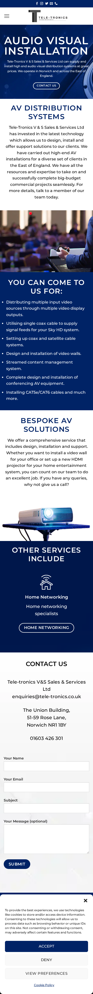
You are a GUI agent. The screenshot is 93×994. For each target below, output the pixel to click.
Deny (46, 959)
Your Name (14, 758)
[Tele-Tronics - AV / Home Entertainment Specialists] (46, 16)
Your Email (13, 779)
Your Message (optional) (25, 821)
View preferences (46, 973)
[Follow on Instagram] (41, 3)
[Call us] (56, 3)
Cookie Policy (44, 985)
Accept (47, 946)
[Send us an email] (51, 3)
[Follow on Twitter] (46, 3)
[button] (85, 900)
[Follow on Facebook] (36, 3)
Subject (11, 800)
